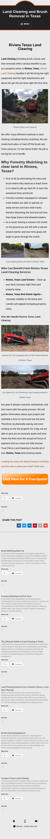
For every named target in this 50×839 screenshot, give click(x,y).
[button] (19, 525)
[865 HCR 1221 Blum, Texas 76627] (14, 821)
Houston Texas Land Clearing (15, 778)
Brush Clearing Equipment (13, 733)
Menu (26, 24)
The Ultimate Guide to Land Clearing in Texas (22, 641)
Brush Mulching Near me (12, 551)
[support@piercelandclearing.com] (36, 821)
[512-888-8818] (25, 821)
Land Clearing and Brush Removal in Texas (25, 14)
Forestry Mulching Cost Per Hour (16, 596)
